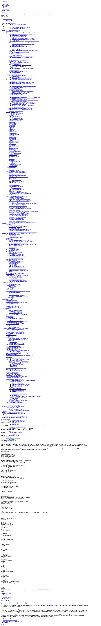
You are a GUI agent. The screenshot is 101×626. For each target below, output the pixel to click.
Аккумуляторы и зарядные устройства (18, 376)
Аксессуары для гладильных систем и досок (19, 201)
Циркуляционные (16, 401)
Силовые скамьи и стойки (12, 305)
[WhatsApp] (13, 440)
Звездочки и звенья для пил (18, 420)
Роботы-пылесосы (16, 188)
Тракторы (8, 358)
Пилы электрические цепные (16, 318)
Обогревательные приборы (12, 243)
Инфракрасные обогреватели (16, 258)
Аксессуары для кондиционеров (17, 293)
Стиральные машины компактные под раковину (23, 47)
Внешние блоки (13, 247)
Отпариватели (12, 173)
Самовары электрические (15, 151)
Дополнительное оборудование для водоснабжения (21, 355)
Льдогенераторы (13, 136)
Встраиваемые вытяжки (14, 88)
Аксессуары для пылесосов (16, 225)
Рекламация (6, 9)
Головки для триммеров (17, 412)
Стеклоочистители (13, 185)
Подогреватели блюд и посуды (19, 77)
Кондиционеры (9, 224)
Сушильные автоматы (14, 70)
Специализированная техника (13, 349)
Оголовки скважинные (17, 358)
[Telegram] (9, 440)
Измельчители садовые (11, 344)
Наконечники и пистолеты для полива (18, 339)
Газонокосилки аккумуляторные (17, 344)
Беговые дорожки (13, 286)
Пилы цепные (9, 316)
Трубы (10, 270)
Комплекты (9, 20)
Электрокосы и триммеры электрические (22, 353)
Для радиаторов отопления (18, 266)
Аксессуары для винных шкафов (16, 198)
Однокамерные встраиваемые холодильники (22, 109)
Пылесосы (11, 182)
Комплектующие (13, 264)
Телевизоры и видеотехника (13, 438)
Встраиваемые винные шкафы (16, 87)
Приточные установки (11, 260)
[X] (5, 440)
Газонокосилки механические (16, 347)
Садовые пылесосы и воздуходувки (14, 352)
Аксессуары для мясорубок (15, 211)
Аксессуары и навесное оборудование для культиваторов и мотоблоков (27, 425)
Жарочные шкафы (16, 72)
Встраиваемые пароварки (15, 98)
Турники (8, 325)
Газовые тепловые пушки (18, 267)
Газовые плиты (15, 52)
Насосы (10, 361)
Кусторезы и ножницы (11, 314)
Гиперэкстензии (10, 297)
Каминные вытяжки (16, 57)
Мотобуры (8, 369)
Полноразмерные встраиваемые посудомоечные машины (26, 97)
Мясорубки (11, 145)
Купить (2, 435)
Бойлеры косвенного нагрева (15, 262)
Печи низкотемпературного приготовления (22, 68)
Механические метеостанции (16, 240)
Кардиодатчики (13, 309)
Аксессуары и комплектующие (16, 313)
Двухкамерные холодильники (19, 24)
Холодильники (12, 23)
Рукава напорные (13, 342)
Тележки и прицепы (14, 435)
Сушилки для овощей (14, 156)
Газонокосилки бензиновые (15, 321)
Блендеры (11, 117)
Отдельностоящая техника (12, 21)
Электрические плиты (17, 55)
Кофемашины (12, 129)
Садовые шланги (13, 343)
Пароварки (11, 147)
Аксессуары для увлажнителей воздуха (19, 298)
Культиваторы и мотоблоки (12, 333)
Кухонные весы (12, 133)
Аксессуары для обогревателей (16, 279)
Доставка (5, 4)
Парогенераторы (13, 175)
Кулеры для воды (13, 131)
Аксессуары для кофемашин (15, 204)
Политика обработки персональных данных (13, 7)
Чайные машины (13, 162)
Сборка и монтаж (7, 10)
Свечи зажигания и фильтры (16, 432)
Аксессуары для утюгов (14, 218)
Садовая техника (7, 328)
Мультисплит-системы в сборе (19, 243)
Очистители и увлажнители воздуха (15, 273)
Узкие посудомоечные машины (19, 66)
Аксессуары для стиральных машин (17, 217)
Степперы (11, 293)
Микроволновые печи (14, 140)
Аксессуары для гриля (14, 202)
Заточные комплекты (17, 418)
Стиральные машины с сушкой (19, 45)
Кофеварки (11, 128)
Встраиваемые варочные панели (16, 81)
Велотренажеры (12, 287)
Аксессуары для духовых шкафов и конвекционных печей (23, 211)
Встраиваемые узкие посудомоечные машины (23, 98)
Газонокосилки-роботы (14, 346)
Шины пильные (15, 424)
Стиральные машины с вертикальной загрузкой (23, 34)
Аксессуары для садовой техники (14, 375)
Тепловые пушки (13, 253)
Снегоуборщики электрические (16, 332)
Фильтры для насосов (17, 360)
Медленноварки (12, 138)
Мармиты (14, 73)
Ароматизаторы (9, 272)
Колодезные (14, 365)
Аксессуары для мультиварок (15, 209)
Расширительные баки (14, 284)
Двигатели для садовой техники (13, 353)
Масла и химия (12, 398)
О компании (6, 1)
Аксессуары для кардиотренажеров (18, 314)
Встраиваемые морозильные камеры (17, 97)
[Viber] (11, 440)
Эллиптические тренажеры (15, 290)
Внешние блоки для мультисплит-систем (21, 229)
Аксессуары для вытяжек (15, 199)
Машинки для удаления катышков (17, 175)
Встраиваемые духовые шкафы (16, 89)
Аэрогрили (11, 115)
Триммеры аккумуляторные (18, 329)
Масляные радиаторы (14, 249)
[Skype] (15, 440)
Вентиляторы (9, 238)
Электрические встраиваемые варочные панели (23, 76)
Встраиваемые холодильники (16, 105)
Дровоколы (9, 370)
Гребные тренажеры (14, 306)
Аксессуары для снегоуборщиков (16, 380)
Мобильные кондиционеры (15, 227)
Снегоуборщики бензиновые (15, 311)
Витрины (11, 68)
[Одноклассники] (3, 440)
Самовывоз (6, 5)
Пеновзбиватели (13, 149)
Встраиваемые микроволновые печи (17, 96)
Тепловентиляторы (13, 250)
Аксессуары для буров (14, 377)
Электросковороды (13, 165)
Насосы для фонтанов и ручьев (19, 394)
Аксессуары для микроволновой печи (18, 207)
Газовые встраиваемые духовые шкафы (21, 92)
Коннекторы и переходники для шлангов (18, 338)
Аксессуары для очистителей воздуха (17, 280)
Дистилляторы (12, 124)
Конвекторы (12, 248)
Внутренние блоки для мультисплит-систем (22, 241)
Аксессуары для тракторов (15, 409)
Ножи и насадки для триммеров (19, 416)
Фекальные (14, 373)
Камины (11, 246)
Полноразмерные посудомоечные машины (22, 56)
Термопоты (11, 156)
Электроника (6, 436)
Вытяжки (11, 48)
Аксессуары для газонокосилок (17, 406)
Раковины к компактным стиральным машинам (23, 49)
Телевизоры (11, 408)
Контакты (5, 6)
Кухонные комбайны (14, 134)
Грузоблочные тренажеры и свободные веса (16, 302)
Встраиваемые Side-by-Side (18, 107)
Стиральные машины (14, 31)
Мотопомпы (9, 357)
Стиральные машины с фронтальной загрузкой (23, 32)
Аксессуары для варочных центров (17, 197)
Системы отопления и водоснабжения (15, 261)
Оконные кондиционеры (14, 234)
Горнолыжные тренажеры (15, 292)
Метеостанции (9, 239)
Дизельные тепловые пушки (18, 255)
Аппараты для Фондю (14, 114)
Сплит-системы (12, 225)
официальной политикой (52, 605)
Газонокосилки (9, 319)
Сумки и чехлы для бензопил (18, 392)
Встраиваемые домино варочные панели (22, 79)
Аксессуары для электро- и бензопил (17, 389)
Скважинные (15, 371)
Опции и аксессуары (11, 307)
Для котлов (14, 265)
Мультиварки (12, 144)
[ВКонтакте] (1, 440)
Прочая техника (12, 150)
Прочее (11, 431)
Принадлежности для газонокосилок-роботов (19, 400)
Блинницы (11, 119)
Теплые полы (12, 258)
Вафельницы (12, 123)
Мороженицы (12, 143)
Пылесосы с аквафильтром (18, 186)
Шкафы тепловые (16, 78)
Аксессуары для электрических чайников (18, 220)
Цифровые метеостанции (15, 241)
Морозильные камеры (14, 30)
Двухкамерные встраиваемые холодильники (23, 105)
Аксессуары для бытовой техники (14, 190)
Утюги (10, 187)
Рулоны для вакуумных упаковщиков (20, 196)
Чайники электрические (14, 161)
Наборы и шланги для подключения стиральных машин (25, 41)
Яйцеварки (11, 166)
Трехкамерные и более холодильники (21, 27)
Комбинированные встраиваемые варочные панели (24, 80)
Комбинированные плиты (18, 53)
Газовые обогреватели (14, 244)
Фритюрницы (12, 159)
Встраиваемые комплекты (15, 93)
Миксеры (11, 140)
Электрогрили (12, 164)
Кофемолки (11, 130)
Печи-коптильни (15, 76)
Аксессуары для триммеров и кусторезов (19, 410)
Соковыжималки (13, 152)
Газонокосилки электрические (16, 322)
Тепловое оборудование (14, 71)
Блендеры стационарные (17, 119)
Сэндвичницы (12, 155)
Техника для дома (10, 167)
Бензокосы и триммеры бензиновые (20, 328)
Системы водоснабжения (17, 370)
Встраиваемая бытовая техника (13, 79)
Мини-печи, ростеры (14, 141)
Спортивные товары (8, 282)
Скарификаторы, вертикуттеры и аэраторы (16, 350)
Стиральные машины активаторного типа (21, 46)
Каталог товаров (7, 23)
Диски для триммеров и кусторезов (20, 413)
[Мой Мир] (7, 440)
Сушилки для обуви (13, 186)
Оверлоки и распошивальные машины (18, 177)
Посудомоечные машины (15, 61)
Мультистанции (9, 298)
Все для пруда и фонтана (12, 348)
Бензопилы (11, 317)
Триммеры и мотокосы (14, 327)
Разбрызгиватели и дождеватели (16, 340)
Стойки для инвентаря (11, 303)
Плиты (10, 51)
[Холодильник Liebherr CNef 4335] (9, 420)
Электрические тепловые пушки (20, 270)
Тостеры (11, 157)
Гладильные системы (14, 170)
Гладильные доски (13, 168)
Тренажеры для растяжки (12, 301)
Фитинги (11, 271)
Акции (5, 3)
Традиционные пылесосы (18, 183)
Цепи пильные (15, 423)
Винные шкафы (12, 67)
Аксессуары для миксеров (15, 208)
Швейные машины (13, 188)
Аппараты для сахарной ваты (16, 113)
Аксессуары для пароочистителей (17, 212)
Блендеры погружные (17, 116)
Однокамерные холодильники (19, 26)
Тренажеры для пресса (11, 300)
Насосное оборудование (11, 354)
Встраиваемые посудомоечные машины (18, 99)
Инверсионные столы (14, 295)
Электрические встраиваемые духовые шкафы (22, 91)
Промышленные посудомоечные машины (22, 57)
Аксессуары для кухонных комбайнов (18, 206)
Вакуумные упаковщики (15, 120)
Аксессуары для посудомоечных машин (19, 223)
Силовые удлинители (14, 434)
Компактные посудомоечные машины (20, 62)
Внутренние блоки (13, 236)
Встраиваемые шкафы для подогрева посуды (19, 110)
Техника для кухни (10, 112)
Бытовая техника (7, 19)
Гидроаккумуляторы (16, 363)
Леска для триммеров (17, 414)
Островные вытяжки (16, 58)
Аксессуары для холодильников (16, 219)
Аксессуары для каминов (15, 276)
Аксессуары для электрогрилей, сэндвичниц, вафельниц (22, 222)
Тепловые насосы (10, 274)
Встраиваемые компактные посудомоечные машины (24, 103)
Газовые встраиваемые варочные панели (22, 78)
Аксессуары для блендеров (15, 191)
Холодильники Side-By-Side (19, 28)
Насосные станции (16, 366)
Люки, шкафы (12, 267)
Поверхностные (15, 369)
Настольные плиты (13, 146)
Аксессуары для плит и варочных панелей (19, 213)
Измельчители (12, 125)
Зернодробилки (9, 332)
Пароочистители (13, 176)
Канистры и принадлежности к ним (17, 427)
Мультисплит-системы (14, 238)
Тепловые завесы (13, 251)
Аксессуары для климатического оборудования (18, 291)
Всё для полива (10, 359)
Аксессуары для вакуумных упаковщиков (18, 192)
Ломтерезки (11, 135)
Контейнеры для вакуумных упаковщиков (22, 200)
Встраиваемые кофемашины (15, 94)
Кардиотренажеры (10, 285)
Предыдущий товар (5, 419)
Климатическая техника (9, 223)
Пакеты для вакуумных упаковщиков (21, 201)
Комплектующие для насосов (18, 356)
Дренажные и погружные (18, 364)
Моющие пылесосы (16, 180)
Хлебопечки (12, 160)
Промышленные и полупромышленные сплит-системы (22, 244)
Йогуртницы (12, 126)
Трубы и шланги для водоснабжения (20, 359)
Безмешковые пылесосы (17, 178)
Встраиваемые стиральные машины (17, 104)
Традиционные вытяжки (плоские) (20, 52)
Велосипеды (9, 283)
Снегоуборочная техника (12, 309)
